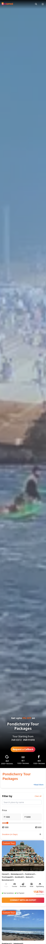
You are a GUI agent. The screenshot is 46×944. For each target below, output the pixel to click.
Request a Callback (23, 749)
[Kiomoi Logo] (7, 4)
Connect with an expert (23, 900)
